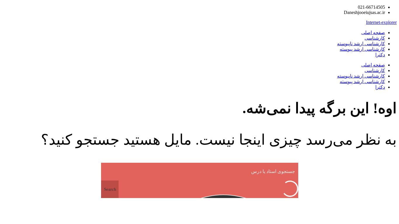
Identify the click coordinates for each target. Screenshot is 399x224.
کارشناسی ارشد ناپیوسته (361, 43)
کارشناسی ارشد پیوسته (362, 49)
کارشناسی (375, 38)
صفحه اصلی (373, 32)
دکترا (380, 54)
